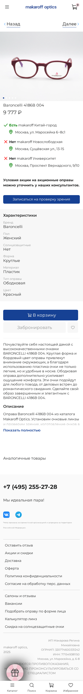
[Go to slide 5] (15, 98)
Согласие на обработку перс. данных (37, 584)
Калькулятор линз (21, 619)
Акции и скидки (19, 553)
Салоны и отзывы (20, 596)
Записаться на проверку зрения (41, 199)
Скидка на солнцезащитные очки (34, 627)
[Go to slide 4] (12, 98)
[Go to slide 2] (6, 98)
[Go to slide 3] (9, 98)
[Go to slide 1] (3, 98)
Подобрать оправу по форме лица (35, 611)
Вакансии (13, 604)
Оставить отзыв (19, 545)
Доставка (13, 561)
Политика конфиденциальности (33, 576)
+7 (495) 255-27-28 (30, 486)
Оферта (12, 568)
